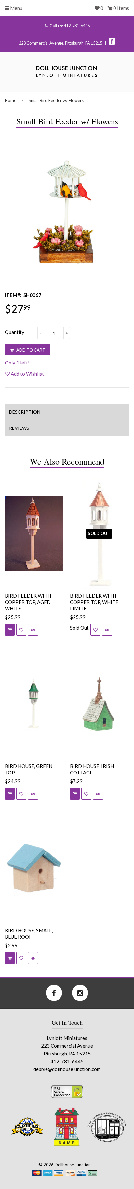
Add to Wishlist (27, 374)
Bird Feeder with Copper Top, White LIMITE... (94, 602)
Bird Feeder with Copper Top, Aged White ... (28, 602)
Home (10, 100)
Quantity (14, 332)
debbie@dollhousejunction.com (67, 1069)
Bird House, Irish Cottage (92, 769)
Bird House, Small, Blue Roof (29, 933)
